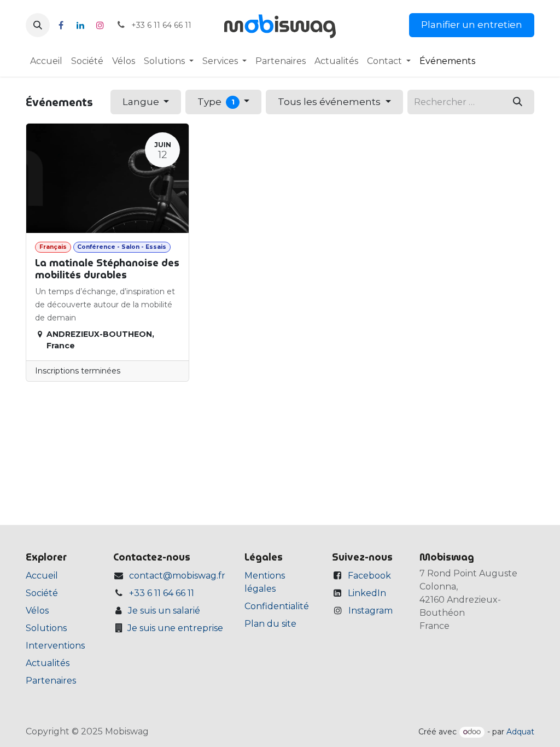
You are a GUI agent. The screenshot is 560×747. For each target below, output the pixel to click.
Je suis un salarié (164, 610)
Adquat (520, 732)
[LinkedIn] (80, 25)
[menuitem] (46, 61)
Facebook (369, 575)
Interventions (55, 645)
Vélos (37, 610)
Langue (141, 101)
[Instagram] (100, 25)
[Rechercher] (517, 102)
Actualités (47, 663)
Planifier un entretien (471, 24)
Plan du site (270, 623)
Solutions (46, 628)
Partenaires (51, 680)
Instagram (370, 610)
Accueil (42, 575)
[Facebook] (60, 25)
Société (42, 593)
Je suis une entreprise (175, 628)
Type (215, 101)
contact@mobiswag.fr (177, 575)
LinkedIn (367, 593)
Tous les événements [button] (330, 101)
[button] (38, 25)
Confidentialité (276, 606)
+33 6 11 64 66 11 (161, 593)
